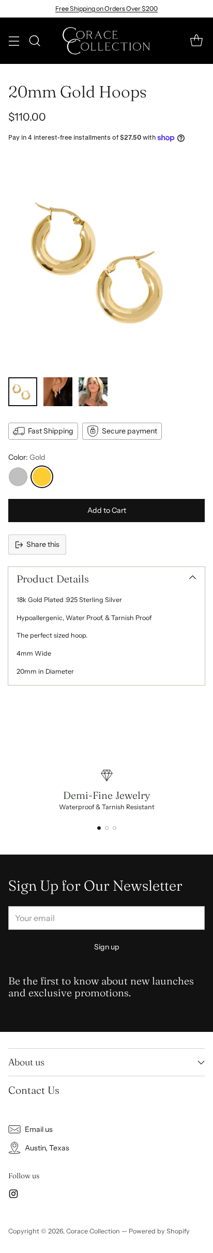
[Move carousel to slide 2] (107, 828)
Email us (39, 1129)
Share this (42, 544)
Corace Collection (93, 1231)
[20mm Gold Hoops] (106, 263)
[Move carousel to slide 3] (114, 828)
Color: (26, 457)
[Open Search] (34, 41)
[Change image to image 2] (57, 391)
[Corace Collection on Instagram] (13, 1195)
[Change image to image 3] (93, 391)
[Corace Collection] (107, 41)
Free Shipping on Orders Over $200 (106, 8)
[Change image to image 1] (22, 391)
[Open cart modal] (196, 41)
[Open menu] (13, 41)
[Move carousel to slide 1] (99, 828)
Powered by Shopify (159, 1231)
